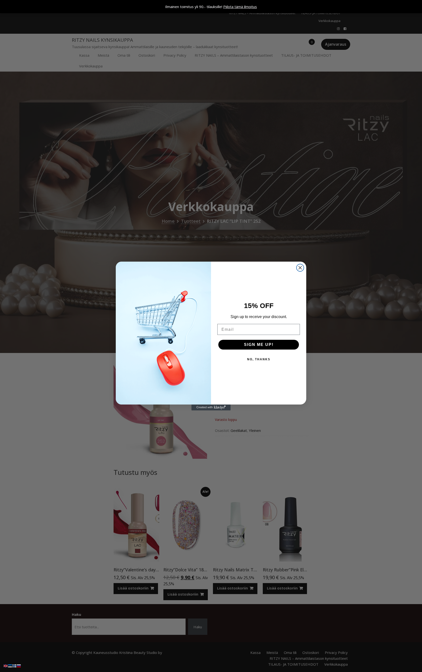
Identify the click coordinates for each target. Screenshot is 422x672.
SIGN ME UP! (259, 344)
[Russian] (19, 665)
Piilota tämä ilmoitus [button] (240, 6)
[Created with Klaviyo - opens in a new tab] (211, 407)
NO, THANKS (258, 359)
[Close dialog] (300, 267)
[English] (6, 665)
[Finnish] (14, 665)
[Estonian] (10, 665)
